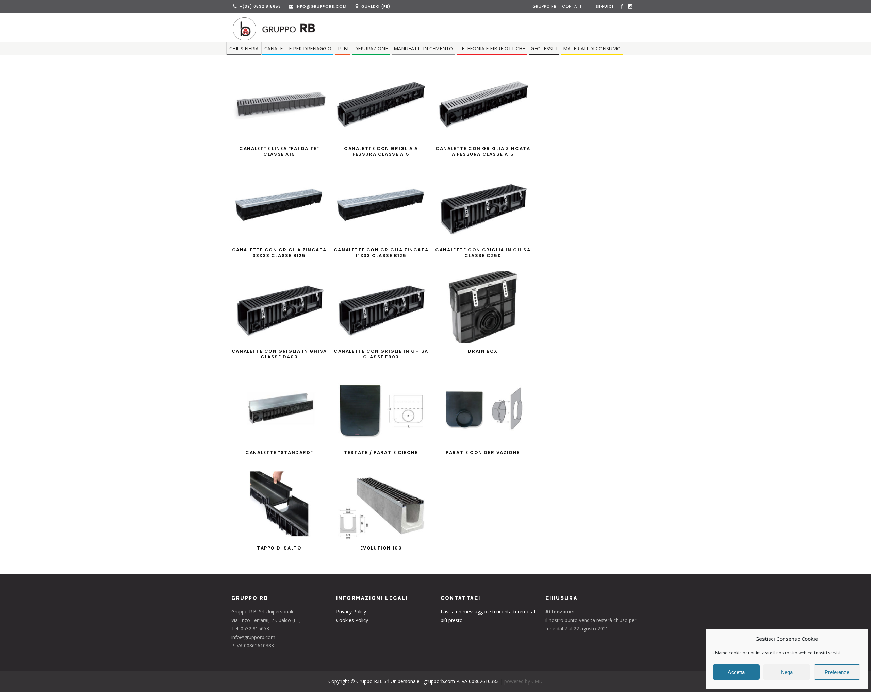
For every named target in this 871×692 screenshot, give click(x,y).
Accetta (736, 672)
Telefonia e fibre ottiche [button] (492, 48)
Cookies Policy (352, 620)
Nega (787, 672)
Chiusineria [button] (244, 48)
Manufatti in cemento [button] (423, 48)
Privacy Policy (351, 611)
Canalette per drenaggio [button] (297, 48)
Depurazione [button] (371, 48)
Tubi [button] (342, 48)
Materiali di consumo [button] (592, 48)
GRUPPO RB (545, 6)
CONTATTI (572, 6)
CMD (537, 681)
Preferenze (837, 672)
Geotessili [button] (544, 48)
